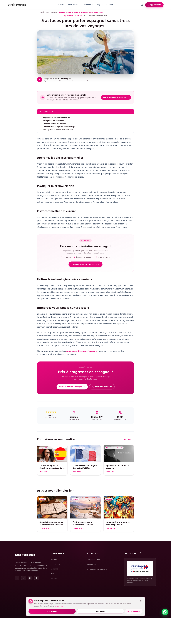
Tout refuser (100, 611)
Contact (109, 5)
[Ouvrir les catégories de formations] (79, 4)
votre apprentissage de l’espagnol (81, 351)
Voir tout (127, 439)
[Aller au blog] (97, 5)
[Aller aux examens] (86, 5)
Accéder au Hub (93, 559)
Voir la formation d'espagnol (114, 97)
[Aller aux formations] (71, 5)
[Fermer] (140, 601)
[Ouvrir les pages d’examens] (92, 4)
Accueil (61, 5)
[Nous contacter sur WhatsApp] (165, 612)
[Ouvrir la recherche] (142, 5)
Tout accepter (52, 611)
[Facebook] (36, 578)
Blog (53, 573)
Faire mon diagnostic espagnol (84, 264)
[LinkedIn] (30, 578)
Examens (54, 569)
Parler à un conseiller (103, 387)
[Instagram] (17, 578)
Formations (55, 564)
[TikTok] (23, 578)
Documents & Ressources (97, 570)
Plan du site (92, 565)
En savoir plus (59, 606)
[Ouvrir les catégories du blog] (102, 4)
